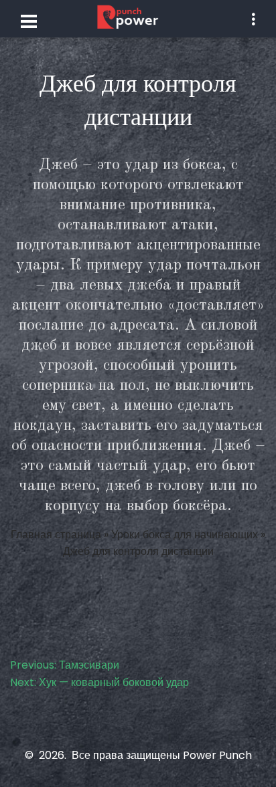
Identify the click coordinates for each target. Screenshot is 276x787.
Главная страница (56, 534)
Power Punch (217, 755)
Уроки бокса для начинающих (184, 534)
